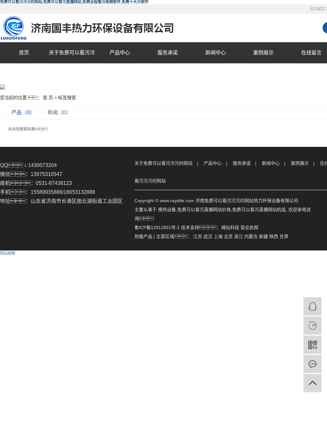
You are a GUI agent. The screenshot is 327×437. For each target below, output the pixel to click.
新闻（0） (59, 112)
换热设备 (167, 209)
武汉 (207, 236)
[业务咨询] (312, 306)
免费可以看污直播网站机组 (259, 209)
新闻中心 (215, 52)
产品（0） (23, 112)
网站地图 (7, 253)
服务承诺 (167, 52)
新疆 (263, 236)
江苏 (197, 236)
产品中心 (120, 52)
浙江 (238, 236)
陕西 (273, 236)
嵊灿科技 (230, 227)
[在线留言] (312, 364)
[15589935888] (312, 325)
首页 (24, 52)
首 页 (48, 97)
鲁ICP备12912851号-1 (157, 227)
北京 (228, 236)
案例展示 (263, 52)
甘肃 (283, 236)
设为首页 (317, 9)
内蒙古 (251, 236)
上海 (218, 236)
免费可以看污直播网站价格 (204, 209)
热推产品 (143, 236)
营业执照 (249, 227)
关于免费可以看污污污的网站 (72, 63)
